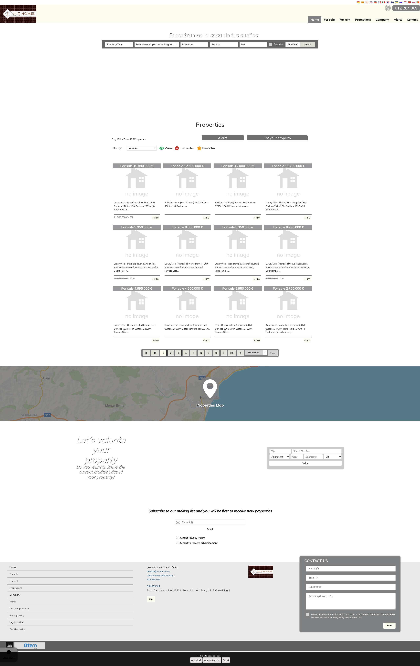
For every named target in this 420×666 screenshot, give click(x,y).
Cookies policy (17, 629)
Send (210, 529)
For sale (329, 19)
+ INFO (156, 218)
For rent (345, 19)
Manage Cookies (212, 660)
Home (315, 19)
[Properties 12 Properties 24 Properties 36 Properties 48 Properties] (256, 352)
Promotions (363, 19)
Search (307, 44)
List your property (277, 138)
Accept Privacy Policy (192, 537)
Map (151, 599)
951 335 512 (153, 586)
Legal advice (16, 622)
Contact (412, 19)
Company (382, 19)
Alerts (398, 19)
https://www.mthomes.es (160, 575)
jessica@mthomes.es (158, 571)
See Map (279, 44)
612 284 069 (153, 579)
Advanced (293, 44)
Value (305, 463)
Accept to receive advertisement (198, 542)
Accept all (196, 660)
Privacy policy (17, 615)
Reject (226, 660)
